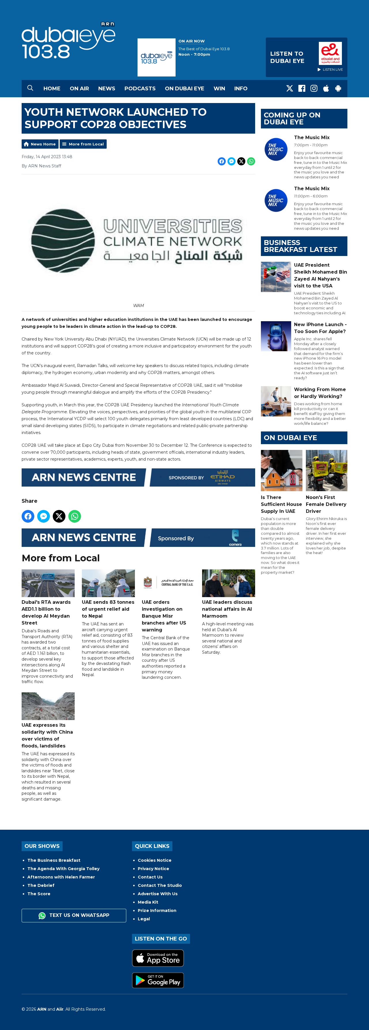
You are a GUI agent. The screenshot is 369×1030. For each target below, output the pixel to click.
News (106, 88)
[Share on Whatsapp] (251, 161)
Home (52, 88)
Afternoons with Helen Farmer (61, 877)
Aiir (59, 1009)
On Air (79, 88)
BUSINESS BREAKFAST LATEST (301, 246)
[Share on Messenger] (231, 161)
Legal (144, 918)
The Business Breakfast (53, 860)
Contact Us (150, 877)
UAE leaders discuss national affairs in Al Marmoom (227, 609)
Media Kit (148, 902)
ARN (41, 1009)
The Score (38, 893)
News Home (43, 144)
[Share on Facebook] (222, 161)
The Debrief (40, 885)
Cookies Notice (155, 860)
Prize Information (157, 910)
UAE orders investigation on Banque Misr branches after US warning (164, 616)
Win (219, 88)
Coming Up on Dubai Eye (292, 118)
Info (241, 88)
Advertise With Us (158, 893)
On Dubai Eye (184, 88)
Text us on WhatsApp (78, 915)
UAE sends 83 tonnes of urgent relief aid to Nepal (108, 609)
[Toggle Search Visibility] (30, 88)
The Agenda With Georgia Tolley (63, 868)
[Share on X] (241, 161)
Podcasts (140, 88)
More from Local (86, 144)
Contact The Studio (160, 885)
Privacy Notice (153, 868)
